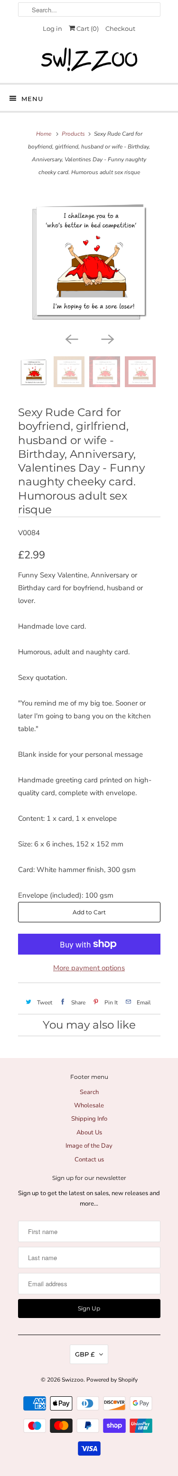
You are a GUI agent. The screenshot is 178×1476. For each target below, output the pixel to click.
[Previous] (71, 338)
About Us (89, 1132)
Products (73, 134)
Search (89, 1092)
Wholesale (89, 1105)
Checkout (120, 28)
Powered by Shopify (112, 1379)
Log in (52, 28)
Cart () (87, 28)
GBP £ (84, 1354)
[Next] (107, 338)
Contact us (89, 1159)
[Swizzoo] (89, 59)
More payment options (89, 968)
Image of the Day (89, 1146)
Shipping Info (89, 1118)
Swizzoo (73, 1379)
